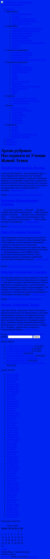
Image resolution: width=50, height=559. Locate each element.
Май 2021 (10, 420)
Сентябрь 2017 (13, 514)
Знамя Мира (11, 26)
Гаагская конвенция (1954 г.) (25, 21)
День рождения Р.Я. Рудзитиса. (20, 356)
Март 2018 (11, 502)
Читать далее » (18, 190)
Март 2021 (11, 425)
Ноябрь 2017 (12, 509)
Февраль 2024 (12, 384)
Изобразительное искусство (24, 134)
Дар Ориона (17, 113)
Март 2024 (11, 382)
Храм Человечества (20, 72)
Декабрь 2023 (12, 386)
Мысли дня (11, 141)
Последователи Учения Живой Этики (29, 60)
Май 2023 (10, 396)
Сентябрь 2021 (13, 415)
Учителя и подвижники (17, 50)
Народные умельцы (21, 137)
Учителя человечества (22, 52)
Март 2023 (11, 398)
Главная (10, 9)
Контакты (10, 144)
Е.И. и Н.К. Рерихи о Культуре (26, 101)
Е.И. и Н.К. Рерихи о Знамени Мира (28, 43)
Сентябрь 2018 (13, 490)
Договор (15, 16)
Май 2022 (10, 410)
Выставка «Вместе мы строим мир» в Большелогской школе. (23, 359)
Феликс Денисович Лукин (20, 304)
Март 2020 (11, 454)
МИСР (15, 79)
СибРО (15, 76)
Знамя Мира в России (21, 36)
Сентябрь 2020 (13, 439)
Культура (10, 96)
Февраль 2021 (12, 427)
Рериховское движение (16, 62)
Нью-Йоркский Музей (22, 69)
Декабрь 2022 (12, 403)
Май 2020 (10, 449)
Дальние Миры (19, 115)
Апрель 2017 (12, 516)
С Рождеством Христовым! (18, 348)
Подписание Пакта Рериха (24, 19)
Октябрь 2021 (12, 413)
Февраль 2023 (12, 401)
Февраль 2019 (12, 483)
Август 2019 (12, 471)
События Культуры (20, 103)
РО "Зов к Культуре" (21, 81)
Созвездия (16, 117)
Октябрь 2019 (12, 466)
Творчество (11, 125)
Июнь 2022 (11, 408)
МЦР (14, 74)
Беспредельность (19, 108)
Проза (14, 129)
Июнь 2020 (11, 447)
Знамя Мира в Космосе (22, 33)
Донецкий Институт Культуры (26, 86)
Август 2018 (12, 492)
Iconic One (5, 557)
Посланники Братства (22, 55)
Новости (10, 139)
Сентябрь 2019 (13, 468)
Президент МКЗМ (20, 38)
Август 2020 (12, 442)
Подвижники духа (20, 57)
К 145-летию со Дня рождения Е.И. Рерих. (25, 363)
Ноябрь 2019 (12, 463)
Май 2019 (10, 475)
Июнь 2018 (11, 495)
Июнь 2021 (11, 418)
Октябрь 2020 (12, 437)
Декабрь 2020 (12, 432)
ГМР (14, 93)
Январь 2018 (12, 507)
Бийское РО (17, 84)
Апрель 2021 (12, 422)
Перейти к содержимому (12, 4)
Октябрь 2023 (12, 389)
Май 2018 (10, 497)
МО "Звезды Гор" (20, 89)
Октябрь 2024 (12, 379)
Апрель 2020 (12, 451)
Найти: (4, 337)
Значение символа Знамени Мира (27, 28)
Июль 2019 (11, 473)
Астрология (17, 120)
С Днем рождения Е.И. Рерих (19, 346)
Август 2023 (12, 394)
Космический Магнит (22, 110)
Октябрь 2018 (12, 487)
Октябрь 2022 (12, 406)
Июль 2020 (11, 444)
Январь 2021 (12, 430)
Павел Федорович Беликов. (21, 232)
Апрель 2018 (12, 500)
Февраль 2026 (12, 374)
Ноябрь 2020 (12, 434)
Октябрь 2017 (12, 512)
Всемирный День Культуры (24, 98)
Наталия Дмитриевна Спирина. (24, 272)
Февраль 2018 (12, 504)
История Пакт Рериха (21, 14)
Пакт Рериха (12, 11)
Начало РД (16, 64)
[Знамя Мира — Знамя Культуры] (16, 2)
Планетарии (17, 122)
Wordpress (33, 557)
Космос (9, 105)
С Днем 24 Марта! (14, 353)
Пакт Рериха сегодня (21, 23)
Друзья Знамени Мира (22, 40)
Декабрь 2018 (12, 485)
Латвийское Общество (22, 67)
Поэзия (15, 127)
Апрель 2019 (12, 478)
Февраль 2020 (12, 456)
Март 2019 (11, 480)
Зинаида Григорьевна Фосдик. (23, 167)
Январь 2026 (12, 377)
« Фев (4, 549)
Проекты (16, 45)
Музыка (15, 132)
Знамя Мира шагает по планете (26, 31)
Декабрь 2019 (12, 461)
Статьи (15, 48)
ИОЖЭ (15, 91)
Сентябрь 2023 (13, 391)
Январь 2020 (12, 459)
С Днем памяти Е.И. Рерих (18, 351)
